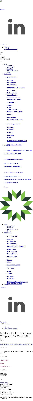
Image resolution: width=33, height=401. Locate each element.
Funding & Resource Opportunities (18, 150)
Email (2, 373)
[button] (18, 64)
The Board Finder (11, 182)
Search (2, 324)
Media (2, 363)
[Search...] (0, 61)
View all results (5, 59)
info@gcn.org (4, 382)
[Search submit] (0, 54)
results (2, 57)
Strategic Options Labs (13, 160)
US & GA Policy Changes (13, 173)
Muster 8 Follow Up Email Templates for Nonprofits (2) (16, 344)
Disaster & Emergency (13, 166)
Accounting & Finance (12, 153)
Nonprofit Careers (5, 366)
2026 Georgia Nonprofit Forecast (17, 179)
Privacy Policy (4, 360)
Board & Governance (12, 176)
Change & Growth (11, 163)
